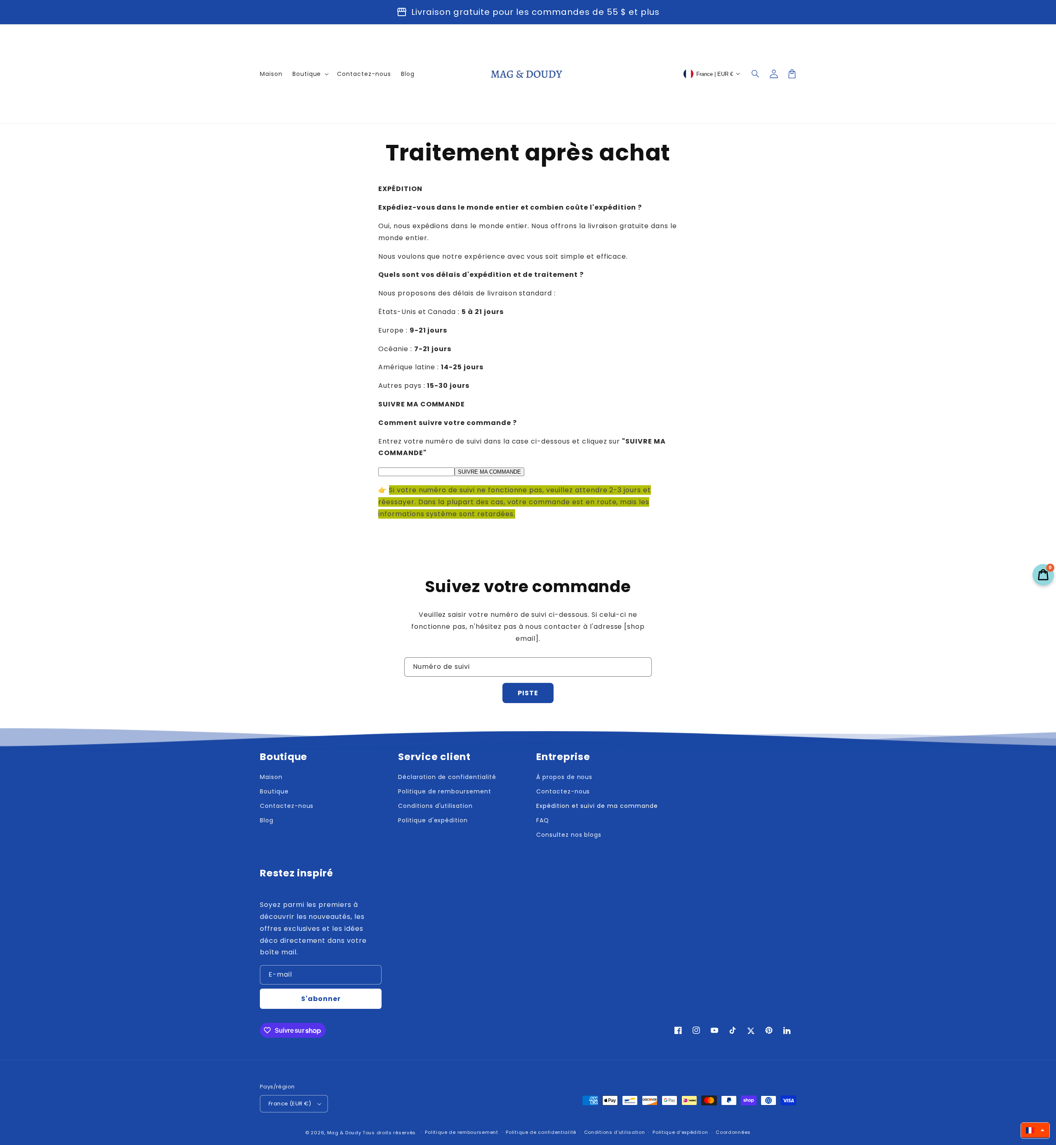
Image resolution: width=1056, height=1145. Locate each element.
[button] (756, 74)
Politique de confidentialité (541, 1132)
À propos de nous (564, 777)
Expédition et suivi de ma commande (597, 806)
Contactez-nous (287, 806)
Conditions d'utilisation (435, 806)
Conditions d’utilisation (614, 1132)
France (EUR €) (290, 1103)
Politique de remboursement (444, 791)
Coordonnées (733, 1132)
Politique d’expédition (680, 1132)
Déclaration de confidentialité (447, 777)
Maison (271, 777)
